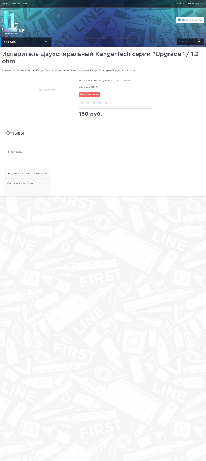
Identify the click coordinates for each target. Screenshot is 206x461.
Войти (180, 3)
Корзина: (191, 20)
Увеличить (49, 90)
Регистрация (196, 3)
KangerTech (105, 81)
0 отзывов (123, 81)
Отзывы (15, 133)
